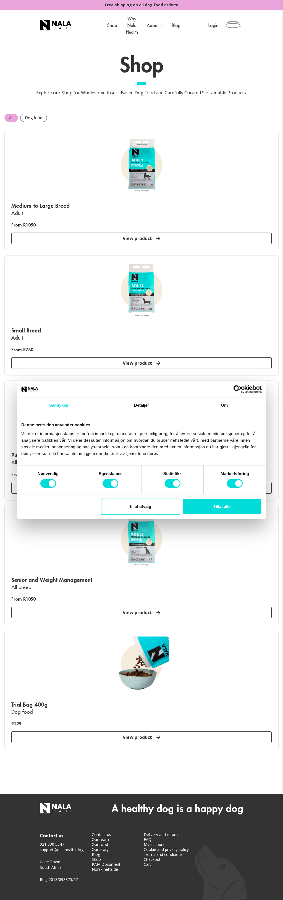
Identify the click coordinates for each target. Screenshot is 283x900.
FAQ (147, 840)
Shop (112, 25)
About (153, 25)
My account (154, 844)
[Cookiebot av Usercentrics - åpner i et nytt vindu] (237, 389)
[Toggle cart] (233, 24)
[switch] (110, 483)
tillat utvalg (140, 506)
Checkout (152, 859)
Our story (100, 849)
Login (213, 25)
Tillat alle (221, 506)
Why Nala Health (132, 25)
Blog (176, 25)
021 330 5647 (52, 844)
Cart (147, 864)
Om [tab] (224, 405)
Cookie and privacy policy (166, 849)
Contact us (101, 835)
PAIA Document (106, 864)
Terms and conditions (163, 854)
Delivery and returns (162, 835)
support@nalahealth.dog (61, 849)
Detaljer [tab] (141, 405)
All (11, 117)
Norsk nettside (105, 869)
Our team (100, 840)
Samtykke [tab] (58, 405)
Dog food (33, 117)
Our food (100, 844)
